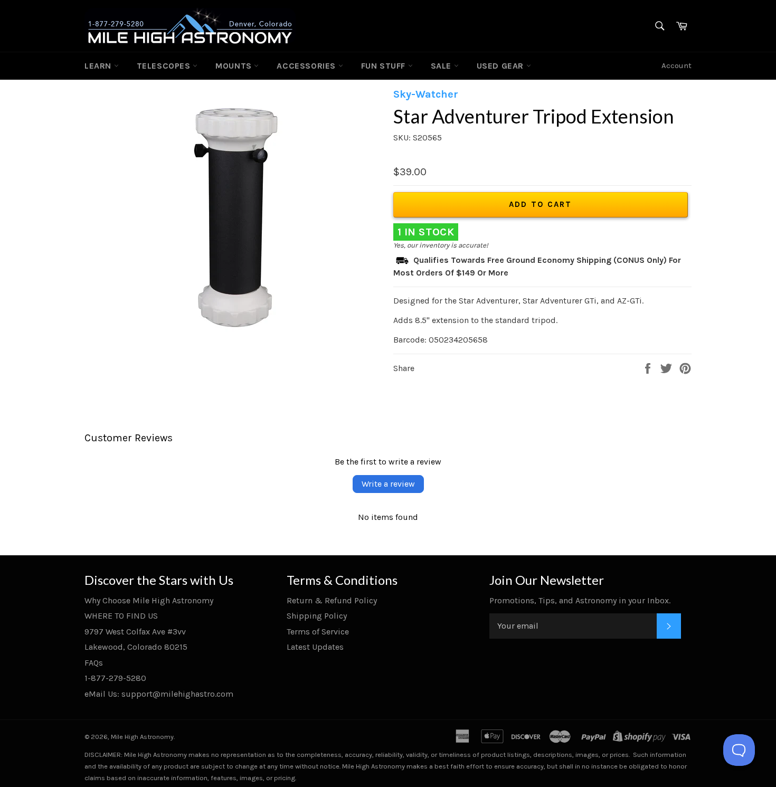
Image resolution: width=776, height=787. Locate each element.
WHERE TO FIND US (121, 616)
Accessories (307, 66)
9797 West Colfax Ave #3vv (135, 632)
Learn (99, 66)
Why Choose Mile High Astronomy (148, 600)
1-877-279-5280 (115, 678)
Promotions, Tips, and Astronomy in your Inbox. (579, 600)
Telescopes (165, 66)
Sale (442, 66)
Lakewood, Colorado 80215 (135, 647)
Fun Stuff (384, 66)
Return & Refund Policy (332, 600)
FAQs (93, 663)
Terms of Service (318, 632)
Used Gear (501, 66)
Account (676, 65)
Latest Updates (315, 647)
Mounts (234, 66)
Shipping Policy (317, 616)
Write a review (388, 484)
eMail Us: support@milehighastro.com (158, 694)
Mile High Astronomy (142, 737)
